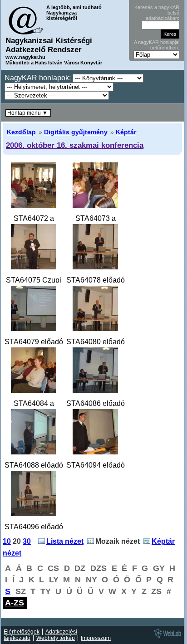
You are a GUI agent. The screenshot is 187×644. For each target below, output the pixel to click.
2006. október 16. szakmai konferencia (74, 145)
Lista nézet (65, 541)
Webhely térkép (55, 638)
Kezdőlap (21, 132)
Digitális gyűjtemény (76, 132)
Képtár (126, 132)
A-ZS (14, 602)
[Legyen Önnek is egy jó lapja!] (166, 637)
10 (7, 541)
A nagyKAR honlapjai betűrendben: (156, 44)
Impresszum (96, 638)
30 (27, 541)
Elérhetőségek (21, 632)
